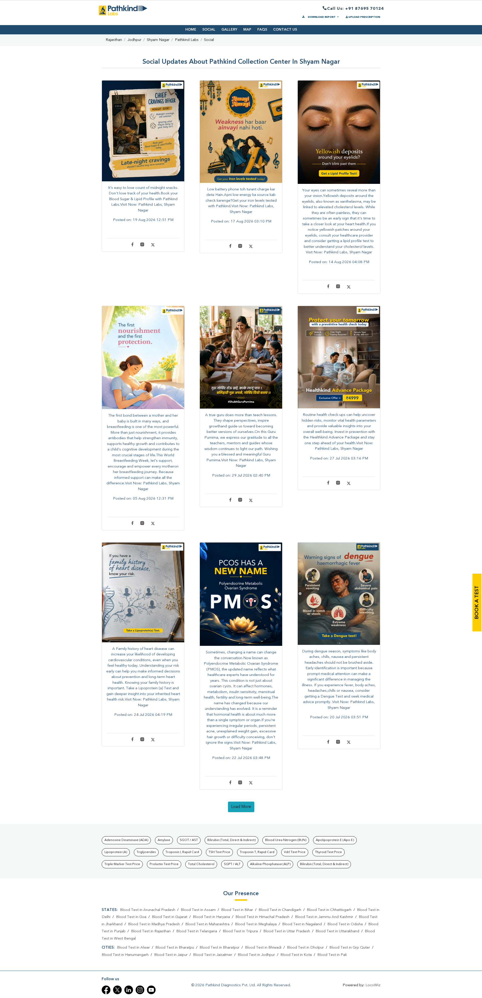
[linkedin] (128, 989)
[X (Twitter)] (117, 989)
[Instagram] (142, 246)
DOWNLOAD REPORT (321, 17)
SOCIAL (208, 29)
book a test (476, 602)
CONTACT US (285, 29)
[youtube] (151, 989)
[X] (153, 246)
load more (241, 807)
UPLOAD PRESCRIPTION (364, 17)
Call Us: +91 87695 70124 (355, 9)
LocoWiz (373, 985)
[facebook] (106, 989)
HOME (190, 29)
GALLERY (229, 29)
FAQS (262, 29)
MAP (247, 29)
